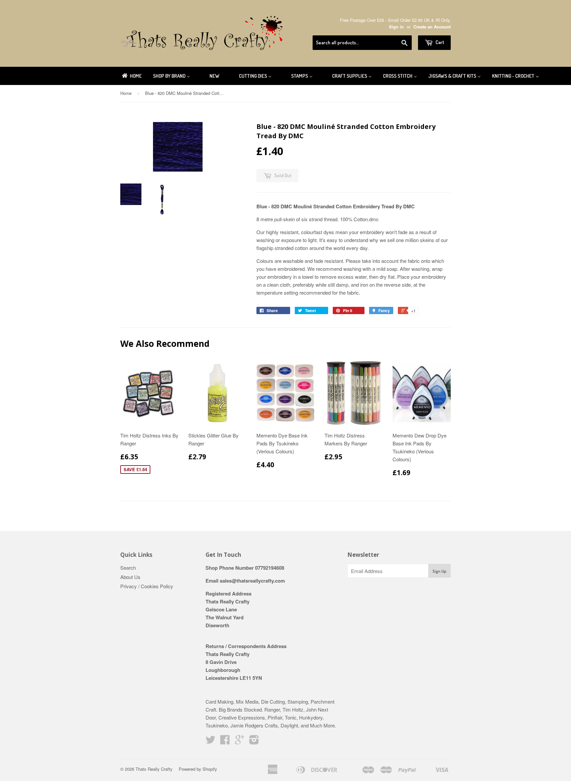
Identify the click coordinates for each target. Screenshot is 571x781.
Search (128, 567)
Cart (439, 42)
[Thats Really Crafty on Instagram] (254, 741)
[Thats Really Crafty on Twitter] (210, 741)
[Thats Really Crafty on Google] (240, 741)
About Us (130, 576)
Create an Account (432, 27)
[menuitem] (131, 76)
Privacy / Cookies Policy (146, 586)
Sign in (396, 27)
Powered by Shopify (198, 769)
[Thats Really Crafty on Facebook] (225, 741)
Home (126, 93)
